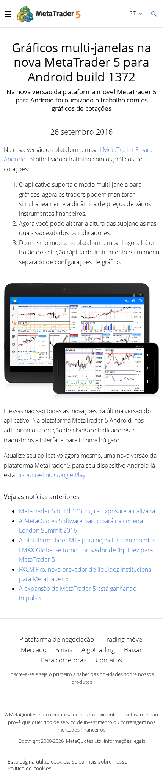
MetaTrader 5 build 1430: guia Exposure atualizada (87, 511)
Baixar (133, 649)
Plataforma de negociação (56, 639)
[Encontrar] (153, 13)
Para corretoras (63, 660)
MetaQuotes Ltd (84, 741)
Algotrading (98, 649)
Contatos (109, 660)
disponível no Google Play (50, 475)
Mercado (34, 649)
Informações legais (124, 741)
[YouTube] (93, 694)
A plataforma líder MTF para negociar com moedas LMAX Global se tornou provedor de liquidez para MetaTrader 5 (87, 550)
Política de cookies (30, 768)
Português (131, 13)
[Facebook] (69, 694)
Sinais (64, 649)
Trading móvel (123, 639)
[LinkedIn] (81, 694)
